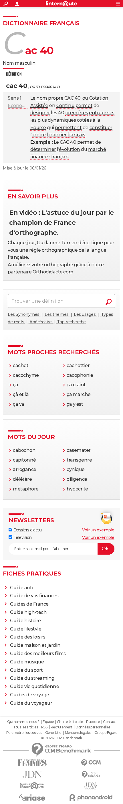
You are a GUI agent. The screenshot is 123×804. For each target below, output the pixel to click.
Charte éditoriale (70, 722)
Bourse (38, 127)
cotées (84, 120)
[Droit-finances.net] (90, 774)
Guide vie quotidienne (34, 686)
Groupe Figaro (105, 733)
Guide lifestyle (25, 629)
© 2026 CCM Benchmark (61, 738)
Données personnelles (93, 727)
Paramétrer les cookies (24, 733)
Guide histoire (25, 620)
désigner (40, 112)
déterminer (43, 149)
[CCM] (90, 762)
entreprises (101, 112)
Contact (109, 722)
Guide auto (22, 587)
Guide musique (27, 662)
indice (39, 134)
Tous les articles (25, 727)
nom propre (49, 98)
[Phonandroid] (90, 797)
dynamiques (62, 120)
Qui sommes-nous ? (23, 722)
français (76, 134)
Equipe (48, 722)
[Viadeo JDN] (90, 786)
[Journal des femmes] (32, 762)
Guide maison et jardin (35, 645)
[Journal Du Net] (32, 774)
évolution (69, 149)
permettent (68, 127)
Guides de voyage (29, 694)
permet (84, 105)
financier (57, 134)
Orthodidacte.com (53, 272)
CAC (69, 98)
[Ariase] (32, 797)
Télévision (22, 537)
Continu (65, 105)
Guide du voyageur (31, 703)
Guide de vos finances (34, 595)
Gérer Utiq (53, 733)
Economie (19, 105)
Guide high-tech (28, 612)
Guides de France (29, 604)
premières (76, 112)
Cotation (98, 98)
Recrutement (61, 727)
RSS (44, 727)
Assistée (39, 105)
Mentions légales (78, 733)
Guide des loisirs (27, 637)
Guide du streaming (32, 678)
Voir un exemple (98, 530)
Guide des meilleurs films (38, 653)
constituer (101, 127)
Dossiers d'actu (26, 530)
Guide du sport (26, 670)
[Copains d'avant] (32, 785)
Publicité (93, 722)
